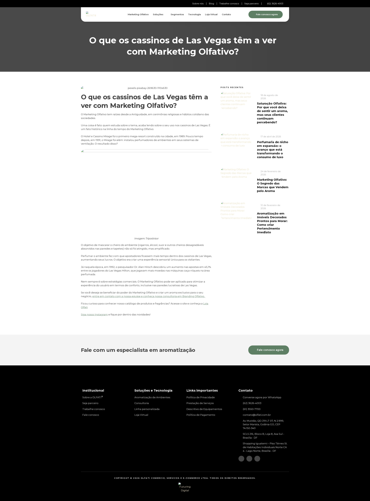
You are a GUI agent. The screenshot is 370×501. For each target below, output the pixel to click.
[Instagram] (84, 3)
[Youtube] (94, 3)
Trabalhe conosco (229, 3)
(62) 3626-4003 (275, 3)
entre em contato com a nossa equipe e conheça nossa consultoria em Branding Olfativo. (148, 296)
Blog (211, 3)
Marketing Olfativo (138, 14)
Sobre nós (198, 3)
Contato (226, 14)
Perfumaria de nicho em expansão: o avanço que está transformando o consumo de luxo (272, 149)
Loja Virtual (211, 14)
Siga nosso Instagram (94, 314)
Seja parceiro (251, 3)
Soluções (158, 14)
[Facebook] (89, 3)
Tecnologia (194, 14)
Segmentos (177, 14)
